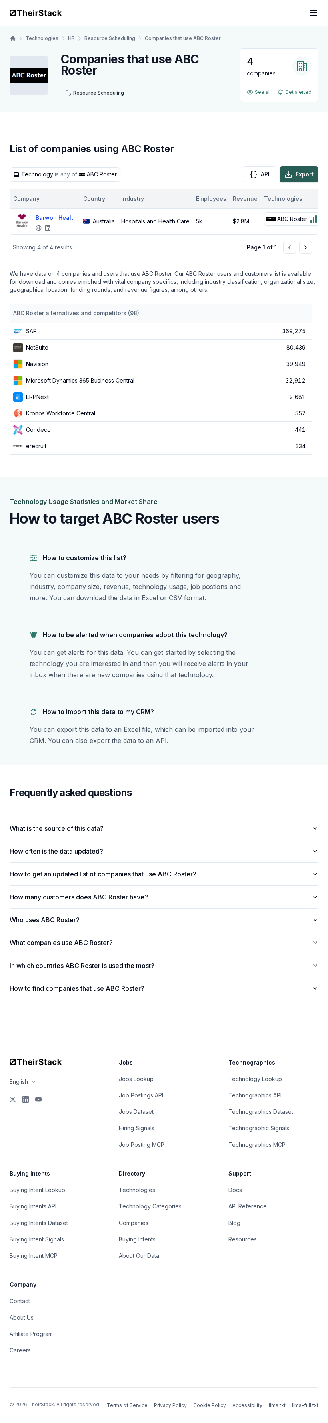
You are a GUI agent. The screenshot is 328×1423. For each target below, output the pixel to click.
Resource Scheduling (109, 38)
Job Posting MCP (141, 1144)
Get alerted (298, 92)
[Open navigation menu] (313, 13)
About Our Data (139, 1255)
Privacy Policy (170, 1405)
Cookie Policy (209, 1405)
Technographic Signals (258, 1128)
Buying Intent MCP (34, 1255)
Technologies (42, 38)
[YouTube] (38, 1099)
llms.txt (277, 1405)
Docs (235, 1189)
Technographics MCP (257, 1144)
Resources (242, 1239)
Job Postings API (141, 1095)
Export (305, 174)
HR (71, 38)
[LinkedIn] (25, 1099)
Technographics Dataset (260, 1111)
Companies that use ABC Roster (183, 38)
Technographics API (255, 1095)
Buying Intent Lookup (37, 1189)
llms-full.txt (305, 1405)
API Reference (247, 1206)
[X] (13, 1099)
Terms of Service (127, 1405)
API (265, 174)
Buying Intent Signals (37, 1239)
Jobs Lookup (136, 1078)
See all (263, 92)
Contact (20, 1301)
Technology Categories (150, 1206)
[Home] (13, 38)
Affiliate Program (31, 1333)
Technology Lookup (255, 1078)
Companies (133, 1222)
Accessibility (247, 1405)
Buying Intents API (33, 1206)
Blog (234, 1222)
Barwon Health (56, 217)
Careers (20, 1350)
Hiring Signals (136, 1128)
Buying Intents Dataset (39, 1222)
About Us (22, 1317)
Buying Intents (137, 1239)
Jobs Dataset (136, 1111)
